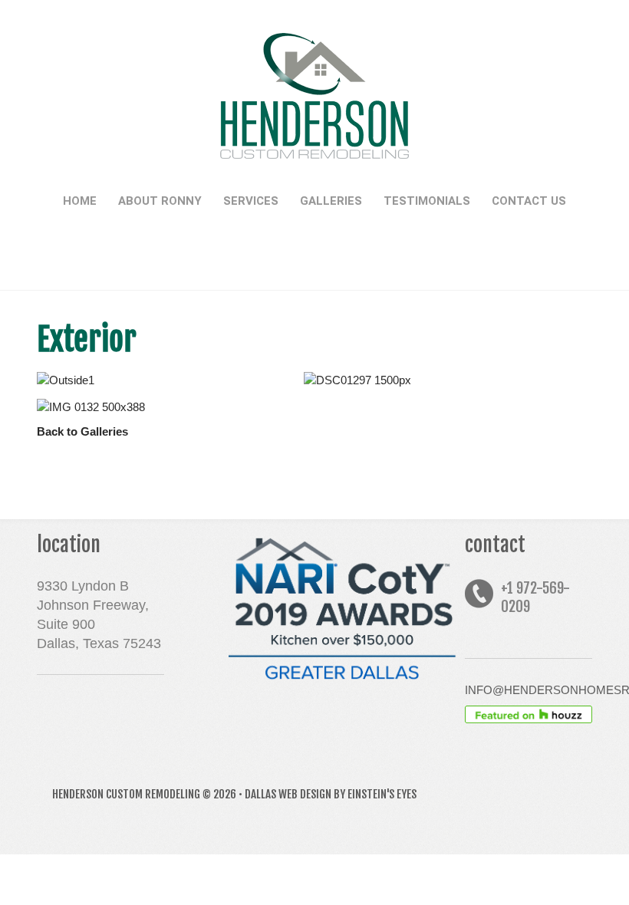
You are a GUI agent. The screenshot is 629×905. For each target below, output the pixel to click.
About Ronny (160, 201)
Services (250, 201)
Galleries (331, 201)
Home (80, 201)
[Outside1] (164, 380)
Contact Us (529, 201)
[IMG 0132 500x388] (164, 407)
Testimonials (427, 201)
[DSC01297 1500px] (431, 380)
